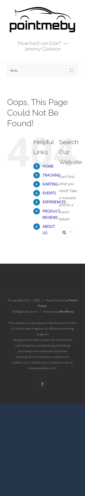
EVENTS (49, 193)
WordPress (66, 312)
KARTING (50, 184)
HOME (48, 166)
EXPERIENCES (54, 202)
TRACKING (51, 175)
